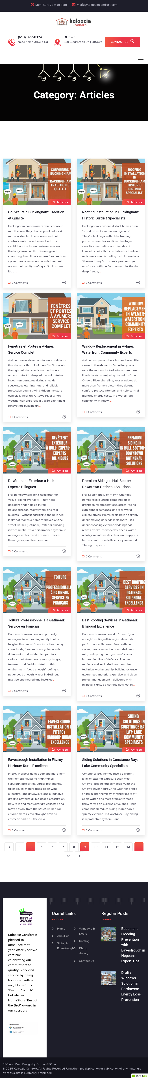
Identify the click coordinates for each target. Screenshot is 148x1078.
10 (95, 847)
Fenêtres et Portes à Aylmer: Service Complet (31, 349)
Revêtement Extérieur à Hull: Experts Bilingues (31, 484)
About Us (63, 936)
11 (106, 847)
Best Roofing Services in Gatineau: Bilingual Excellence (110, 623)
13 (128, 847)
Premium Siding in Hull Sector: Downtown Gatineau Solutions (106, 484)
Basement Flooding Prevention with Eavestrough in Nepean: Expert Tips (133, 944)
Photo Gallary (83, 950)
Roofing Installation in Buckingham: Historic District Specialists (110, 215)
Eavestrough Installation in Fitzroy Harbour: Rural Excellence (35, 762)
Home (61, 928)
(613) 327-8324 (30, 37)
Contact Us (86, 961)
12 (117, 847)
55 (68, 856)
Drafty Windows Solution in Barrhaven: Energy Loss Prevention (131, 986)
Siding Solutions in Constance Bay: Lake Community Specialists (110, 762)
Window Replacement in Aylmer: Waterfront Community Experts (108, 349)
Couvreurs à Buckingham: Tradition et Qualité (36, 215)
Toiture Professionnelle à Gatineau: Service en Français (36, 623)
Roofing (84, 941)
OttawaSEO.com (47, 1064)
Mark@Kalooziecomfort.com (97, 4)
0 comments (20, 282)
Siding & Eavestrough (65, 945)
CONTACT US (119, 42)
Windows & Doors (87, 931)
